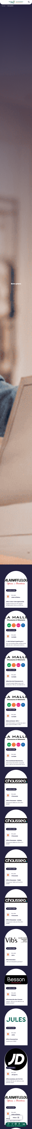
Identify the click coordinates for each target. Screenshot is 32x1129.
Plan (16, 1125)
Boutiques (19, 1125)
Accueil (3, 6)
